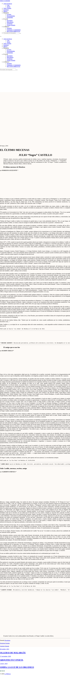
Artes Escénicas (7, 3)
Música (5, 11)
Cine (8, 5)
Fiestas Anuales (11, 25)
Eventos (9, 14)
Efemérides (10, 17)
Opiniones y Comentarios (14, 29)
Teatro (8, 6)
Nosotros (9, 28)
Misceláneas (10, 22)
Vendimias (9, 23)
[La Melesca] (34, 91)
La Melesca (7, 674)
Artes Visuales (7, 8)
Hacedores (10, 20)
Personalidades (11, 16)
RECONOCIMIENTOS (13, 31)
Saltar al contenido (5, 0)
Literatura (6, 9)
